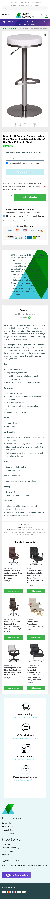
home (19, 532)
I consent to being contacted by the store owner (23, 164)
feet (42, 530)
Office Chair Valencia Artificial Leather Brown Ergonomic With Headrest (13, 574)
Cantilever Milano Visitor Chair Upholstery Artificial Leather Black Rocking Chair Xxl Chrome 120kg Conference (35, 674)
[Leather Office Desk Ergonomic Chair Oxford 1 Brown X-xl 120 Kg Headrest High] (13, 607)
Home (4, 29)
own (28, 532)
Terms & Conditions (10, 833)
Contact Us (6, 823)
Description (25, 310)
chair (38, 530)
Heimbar (14, 532)
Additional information (25, 314)
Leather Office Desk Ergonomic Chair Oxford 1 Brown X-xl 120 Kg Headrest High (12, 625)
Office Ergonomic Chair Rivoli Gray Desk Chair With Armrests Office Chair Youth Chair (13, 671)
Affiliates (5, 855)
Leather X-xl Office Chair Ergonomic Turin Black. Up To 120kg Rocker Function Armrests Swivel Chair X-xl (35, 577)
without (30, 535)
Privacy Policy (7, 830)
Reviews (25, 317)
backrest (21, 530)
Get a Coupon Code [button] (19, 875)
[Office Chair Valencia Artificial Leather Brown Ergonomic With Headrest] (13, 556)
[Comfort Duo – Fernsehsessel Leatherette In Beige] (36, 607)
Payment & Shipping (10, 848)
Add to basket (30, 197)
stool (19, 535)
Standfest (42, 532)
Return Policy (7, 826)
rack (32, 532)
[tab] (25, 310)
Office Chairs (9, 568)
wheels (24, 535)
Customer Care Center (30, 221)
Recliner (30, 619)
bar (26, 530)
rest (36, 532)
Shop (10, 29)
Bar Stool (17, 29)
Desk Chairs (8, 665)
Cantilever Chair (33, 665)
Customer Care (8, 851)
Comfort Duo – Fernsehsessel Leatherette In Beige (35, 623)
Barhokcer (31, 530)
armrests (14, 530)
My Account (7, 844)
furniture (7, 532)
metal (24, 532)
